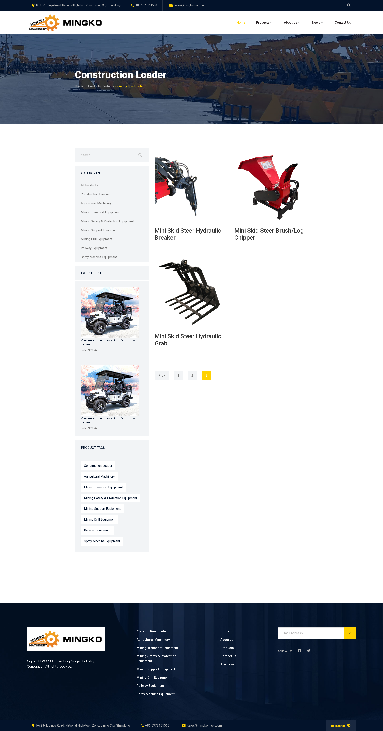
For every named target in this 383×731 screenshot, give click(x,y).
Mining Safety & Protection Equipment (107, 221)
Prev (161, 375)
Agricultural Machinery (96, 203)
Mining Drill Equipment (96, 239)
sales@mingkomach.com (190, 5)
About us (226, 640)
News (316, 22)
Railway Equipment (94, 248)
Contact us (228, 656)
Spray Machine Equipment (99, 257)
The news (227, 664)
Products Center (99, 86)
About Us (290, 22)
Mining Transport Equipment (100, 212)
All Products (89, 185)
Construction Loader (95, 194)
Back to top (338, 725)
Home (241, 22)
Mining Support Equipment (99, 230)
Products (262, 22)
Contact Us (343, 22)
